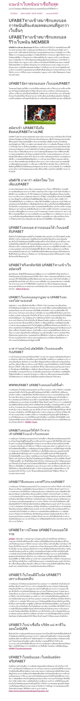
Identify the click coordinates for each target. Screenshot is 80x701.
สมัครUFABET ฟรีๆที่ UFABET (32, 13)
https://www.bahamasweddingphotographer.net (29, 691)
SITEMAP (14, 13)
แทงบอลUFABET (52, 13)
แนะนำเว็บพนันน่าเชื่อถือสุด (33, 4)
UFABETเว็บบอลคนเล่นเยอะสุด (20, 648)
